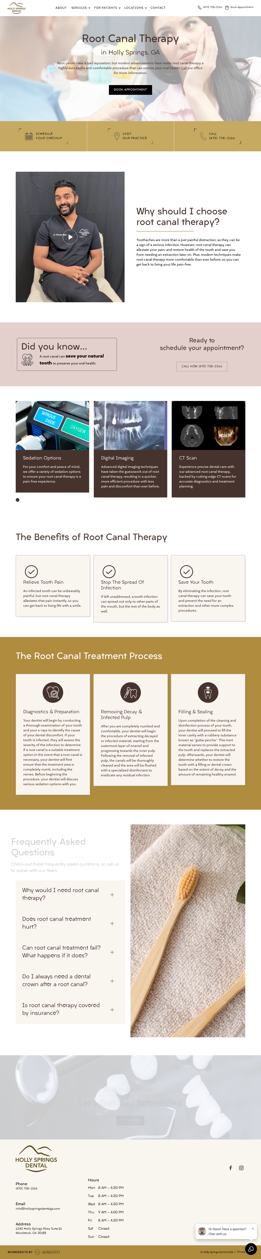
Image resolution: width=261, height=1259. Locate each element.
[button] (80, 8)
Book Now (130, 1120)
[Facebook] (231, 1168)
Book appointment (130, 89)
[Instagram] (241, 1168)
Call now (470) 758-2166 (202, 366)
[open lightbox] (70, 237)
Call (184, 68)
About (61, 8)
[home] (16, 8)
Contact (158, 8)
